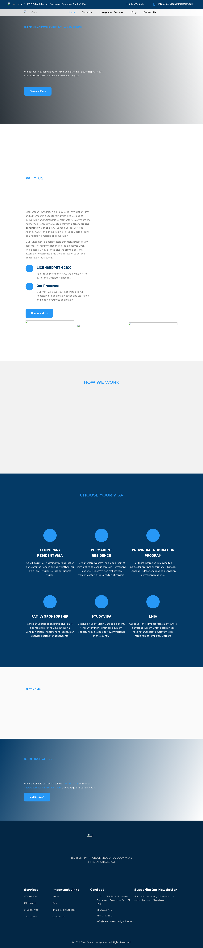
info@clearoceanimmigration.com (175, 4)
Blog (134, 12)
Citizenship (30, 903)
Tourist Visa (30, 916)
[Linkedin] (107, 871)
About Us (87, 12)
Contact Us (149, 12)
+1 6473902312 (70, 783)
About (56, 903)
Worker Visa (30, 896)
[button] (112, 12)
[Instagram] (101, 871)
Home (71, 12)
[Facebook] (95, 871)
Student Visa (31, 910)
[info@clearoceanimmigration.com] (154, 4)
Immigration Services (111, 12)
